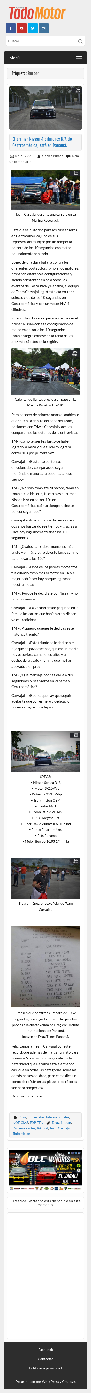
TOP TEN (36, 1123)
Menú (14, 57)
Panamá (19, 1128)
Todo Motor (21, 1133)
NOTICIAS (20, 1123)
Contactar (45, 1359)
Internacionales (57, 1117)
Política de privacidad (45, 1368)
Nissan (66, 1123)
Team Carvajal (60, 1128)
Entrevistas (36, 1117)
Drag (22, 1117)
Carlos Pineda (52, 156)
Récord (42, 1128)
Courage (68, 1381)
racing (31, 1128)
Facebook (45, 1349)
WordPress (50, 1381)
